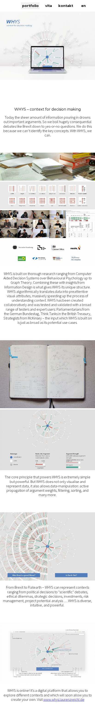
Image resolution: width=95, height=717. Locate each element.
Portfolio (30, 6)
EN (83, 6)
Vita (48, 6)
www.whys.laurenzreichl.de (63, 699)
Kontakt (65, 6)
